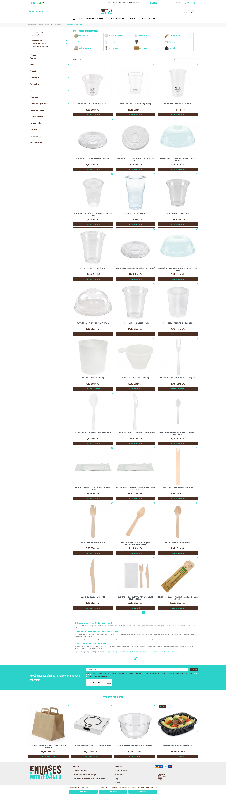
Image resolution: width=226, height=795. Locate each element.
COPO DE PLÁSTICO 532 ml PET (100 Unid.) (135, 323)
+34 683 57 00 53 (46, 2)
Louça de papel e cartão (38, 38)
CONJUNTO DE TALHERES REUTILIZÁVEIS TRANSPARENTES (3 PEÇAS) (93, 488)
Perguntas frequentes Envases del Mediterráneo (89, 779)
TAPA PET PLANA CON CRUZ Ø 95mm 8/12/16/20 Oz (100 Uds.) (135, 159)
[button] (96, 19)
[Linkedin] (38, 3)
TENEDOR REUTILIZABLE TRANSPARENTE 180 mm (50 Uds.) (178, 378)
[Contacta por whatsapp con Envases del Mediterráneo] (40, 2)
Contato (117, 783)
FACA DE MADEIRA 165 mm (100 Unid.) (93, 597)
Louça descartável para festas (40, 46)
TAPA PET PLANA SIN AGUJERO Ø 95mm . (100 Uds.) (93, 158)
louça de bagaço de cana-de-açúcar (149, 652)
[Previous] (28, 732)
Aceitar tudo (83, 791)
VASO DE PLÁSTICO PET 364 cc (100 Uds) (178, 213)
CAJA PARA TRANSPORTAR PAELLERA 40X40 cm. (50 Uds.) (92, 745)
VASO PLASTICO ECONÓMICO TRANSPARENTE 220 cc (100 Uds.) (93, 214)
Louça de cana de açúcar (39, 43)
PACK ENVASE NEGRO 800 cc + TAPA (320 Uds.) (178, 745)
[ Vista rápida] (93, 83)
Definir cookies (142, 791)
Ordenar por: (167, 60)
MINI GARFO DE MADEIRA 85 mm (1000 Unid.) (178, 487)
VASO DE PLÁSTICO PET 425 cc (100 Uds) (93, 268)
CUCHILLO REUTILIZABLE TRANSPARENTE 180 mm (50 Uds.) (135, 433)
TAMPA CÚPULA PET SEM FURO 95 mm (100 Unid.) (93, 323)
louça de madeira (133, 652)
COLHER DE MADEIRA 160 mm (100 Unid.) (177, 542)
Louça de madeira (37, 40)
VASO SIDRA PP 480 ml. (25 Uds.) (93, 378)
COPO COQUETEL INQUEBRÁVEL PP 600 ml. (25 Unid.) (178, 323)
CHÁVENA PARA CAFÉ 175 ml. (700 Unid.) (135, 378)
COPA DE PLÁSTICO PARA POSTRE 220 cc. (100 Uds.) (135, 745)
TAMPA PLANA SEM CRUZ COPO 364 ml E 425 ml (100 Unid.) (135, 268)
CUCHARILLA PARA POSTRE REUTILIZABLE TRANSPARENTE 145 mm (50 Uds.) (178, 433)
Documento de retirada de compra (85, 775)
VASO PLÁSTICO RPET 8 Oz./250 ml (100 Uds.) (93, 104)
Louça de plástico (37, 35)
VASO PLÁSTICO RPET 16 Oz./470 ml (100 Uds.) (178, 104)
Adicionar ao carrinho (93, 115)
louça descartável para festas (168, 652)
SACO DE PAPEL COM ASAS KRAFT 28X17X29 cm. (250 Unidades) (48, 746)
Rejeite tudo (113, 791)
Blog (116, 779)
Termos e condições (80, 771)
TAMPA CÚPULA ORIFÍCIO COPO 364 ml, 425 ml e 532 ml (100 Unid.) (178, 269)
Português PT (178, 2)
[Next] (197, 732)
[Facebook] (31, 3)
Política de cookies (121, 771)
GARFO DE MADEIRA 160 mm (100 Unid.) (93, 542)
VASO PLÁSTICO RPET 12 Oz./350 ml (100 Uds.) (135, 104)
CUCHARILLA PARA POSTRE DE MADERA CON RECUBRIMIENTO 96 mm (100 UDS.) (135, 543)
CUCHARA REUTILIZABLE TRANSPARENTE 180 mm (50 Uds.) (93, 433)
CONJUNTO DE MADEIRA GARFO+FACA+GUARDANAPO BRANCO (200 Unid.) (135, 598)
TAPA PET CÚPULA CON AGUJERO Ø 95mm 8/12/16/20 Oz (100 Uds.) (177, 159)
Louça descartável (38, 32)
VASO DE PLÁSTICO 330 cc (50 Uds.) (135, 213)
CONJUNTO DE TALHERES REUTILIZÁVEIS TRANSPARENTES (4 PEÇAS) (135, 488)
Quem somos (119, 775)
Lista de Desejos (190, 3)
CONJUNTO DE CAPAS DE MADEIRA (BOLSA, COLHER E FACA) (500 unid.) (178, 598)
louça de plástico (109, 652)
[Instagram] (34, 3)
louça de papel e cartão (121, 652)
